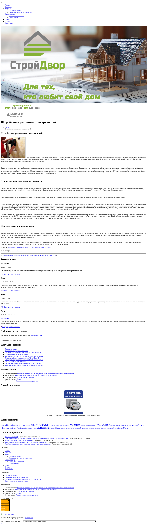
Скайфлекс (77, 428)
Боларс (22, 428)
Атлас (10, 428)
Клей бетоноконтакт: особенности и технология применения (25, 442)
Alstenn (3, 425)
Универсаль (103, 428)
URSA (107, 424)
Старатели (84, 428)
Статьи (7, 21)
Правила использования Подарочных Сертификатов (23, 352)
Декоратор (28, 428)
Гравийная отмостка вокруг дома (27, 381)
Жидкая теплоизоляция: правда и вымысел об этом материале (35, 375)
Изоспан (44, 427)
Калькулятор (9, 23)
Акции (7, 8)
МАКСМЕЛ (52, 428)
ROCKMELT (94, 425)
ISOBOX (24, 425)
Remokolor (88, 425)
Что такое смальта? (11, 437)
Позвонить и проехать (16, 16)
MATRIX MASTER (64, 425)
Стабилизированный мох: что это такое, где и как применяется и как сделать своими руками (36, 438)
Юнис (125, 428)
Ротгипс (72, 428)
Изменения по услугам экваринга (20, 12)
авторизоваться (36, 335)
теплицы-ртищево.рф (104, 521)
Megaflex (75, 424)
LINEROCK (52, 425)
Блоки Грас (16, 428)
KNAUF (44, 424)
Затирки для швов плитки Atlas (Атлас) (18, 440)
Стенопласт (91, 428)
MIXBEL (83, 425)
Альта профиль (121, 425)
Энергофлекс (117, 428)
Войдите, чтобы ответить (11, 274)
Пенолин (68, 428)
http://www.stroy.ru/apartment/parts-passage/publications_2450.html (29, 247)
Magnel (57, 425)
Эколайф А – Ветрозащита (25, 377)
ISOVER (34, 425)
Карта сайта (29, 518)
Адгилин (113, 425)
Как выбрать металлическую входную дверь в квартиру (24, 356)
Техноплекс (97, 428)
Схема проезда (10, 14)
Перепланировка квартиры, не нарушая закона (18, 255)
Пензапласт (63, 428)
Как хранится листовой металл (15, 361)
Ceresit (9, 425)
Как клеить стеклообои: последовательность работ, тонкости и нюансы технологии (45, 374)
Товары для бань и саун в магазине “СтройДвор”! (22, 358)
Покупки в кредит (15, 10)
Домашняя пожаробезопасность (45, 255)
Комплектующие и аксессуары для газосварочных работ (24, 365)
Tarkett (100, 425)
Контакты (8, 7)
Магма (57, 428)
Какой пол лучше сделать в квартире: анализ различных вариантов (28, 444)
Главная (7, 5)
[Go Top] (1, 523)
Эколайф (110, 428)
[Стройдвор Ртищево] (22, 109)
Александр (5, 318)
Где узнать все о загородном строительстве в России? (23, 363)
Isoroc (28, 425)
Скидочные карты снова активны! (16, 354)
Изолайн (36, 428)
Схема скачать (13, 17)
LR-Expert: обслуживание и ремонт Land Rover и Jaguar (24, 360)
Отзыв (7, 19)
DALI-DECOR (16, 425)
